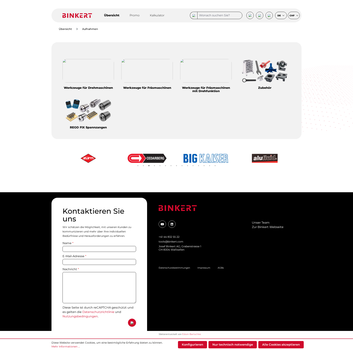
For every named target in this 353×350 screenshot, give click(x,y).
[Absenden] (132, 323)
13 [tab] (204, 165)
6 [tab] (165, 165)
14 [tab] (209, 165)
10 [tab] (187, 165)
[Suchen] (193, 15)
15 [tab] (215, 165)
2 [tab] (143, 165)
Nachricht (71, 269)
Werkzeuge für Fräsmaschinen (147, 88)
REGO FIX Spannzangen (88, 127)
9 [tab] (182, 165)
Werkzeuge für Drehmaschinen (88, 88)
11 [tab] (193, 165)
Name (68, 243)
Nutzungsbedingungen (80, 316)
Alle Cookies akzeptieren (281, 344)
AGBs (221, 267)
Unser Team (261, 222)
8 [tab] (176, 165)
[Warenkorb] (269, 15)
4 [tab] (154, 165)
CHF (292, 15)
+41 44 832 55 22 (169, 236)
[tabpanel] (88, 158)
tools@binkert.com (171, 241)
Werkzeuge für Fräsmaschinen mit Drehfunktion (206, 89)
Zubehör (264, 88)
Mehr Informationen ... (65, 346)
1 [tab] (138, 165)
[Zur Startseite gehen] (77, 15)
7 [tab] (171, 165)
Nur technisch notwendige (232, 344)
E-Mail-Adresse (74, 256)
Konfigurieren (192, 344)
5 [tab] (160, 165)
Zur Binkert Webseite (268, 227)
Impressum (203, 267)
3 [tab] (149, 165)
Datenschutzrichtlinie (98, 312)
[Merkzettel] (259, 15)
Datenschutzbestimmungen (174, 267)
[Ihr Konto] (250, 15)
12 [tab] (198, 165)
